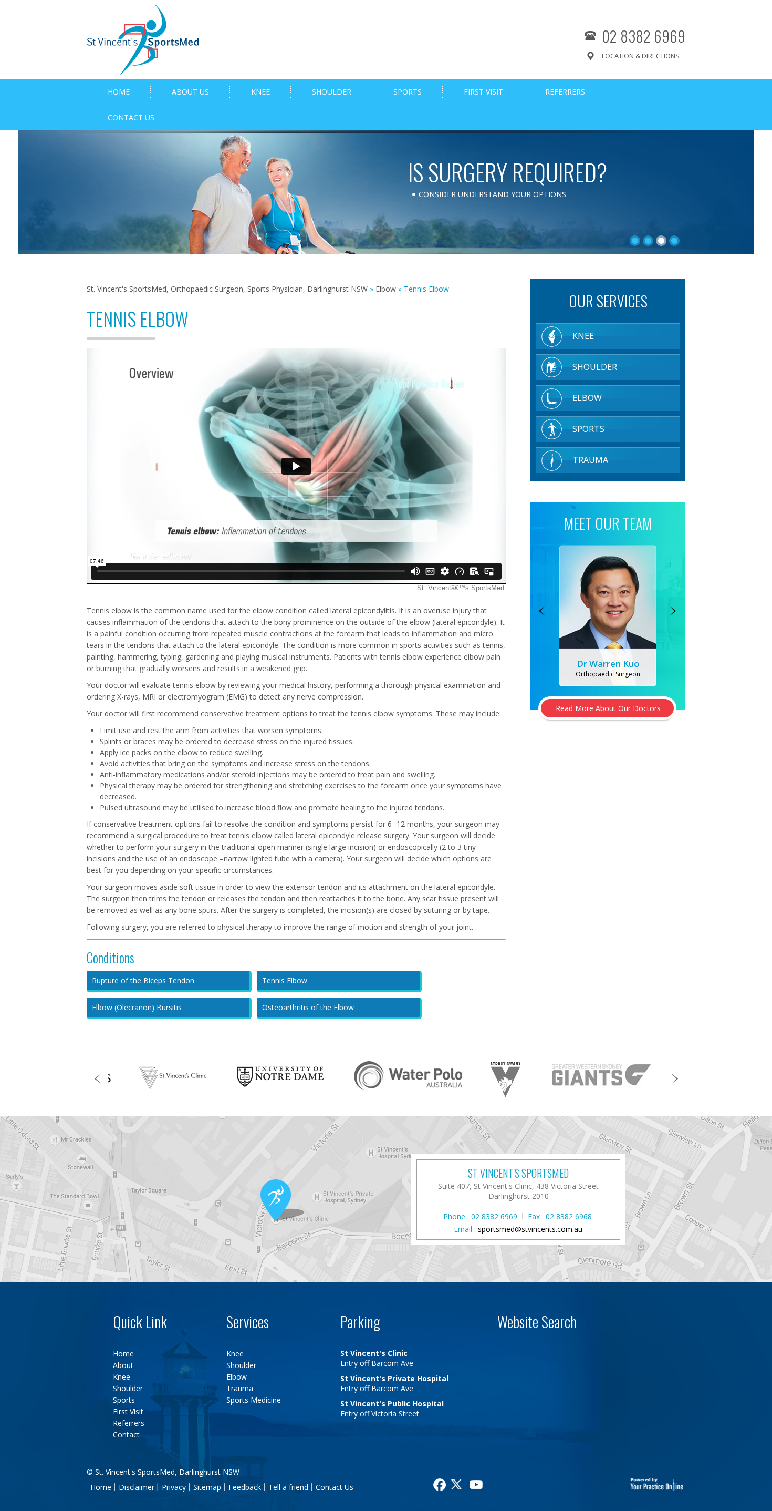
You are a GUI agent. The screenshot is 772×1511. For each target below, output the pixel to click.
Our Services (608, 301)
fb (438, 1485)
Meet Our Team (608, 523)
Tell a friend (288, 1487)
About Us (190, 92)
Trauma (590, 460)
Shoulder (331, 92)
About (123, 1365)
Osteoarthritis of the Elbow (308, 1007)
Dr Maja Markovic (608, 663)
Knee (260, 92)
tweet (458, 1485)
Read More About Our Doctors (608, 708)
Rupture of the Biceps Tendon (143, 980)
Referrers (565, 92)
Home (119, 92)
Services (247, 1321)
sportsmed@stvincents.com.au (530, 1229)
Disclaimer (136, 1487)
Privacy (174, 1487)
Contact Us (131, 117)
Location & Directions (641, 55)
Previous (542, 612)
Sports (407, 92)
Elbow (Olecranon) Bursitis (137, 1007)
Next (673, 612)
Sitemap (207, 1487)
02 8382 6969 (643, 35)
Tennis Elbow (284, 980)
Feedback (244, 1487)
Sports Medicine (253, 1400)
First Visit (483, 92)
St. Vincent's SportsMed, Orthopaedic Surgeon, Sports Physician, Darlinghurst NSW (227, 289)
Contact (126, 1435)
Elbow (385, 289)
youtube (477, 1485)
